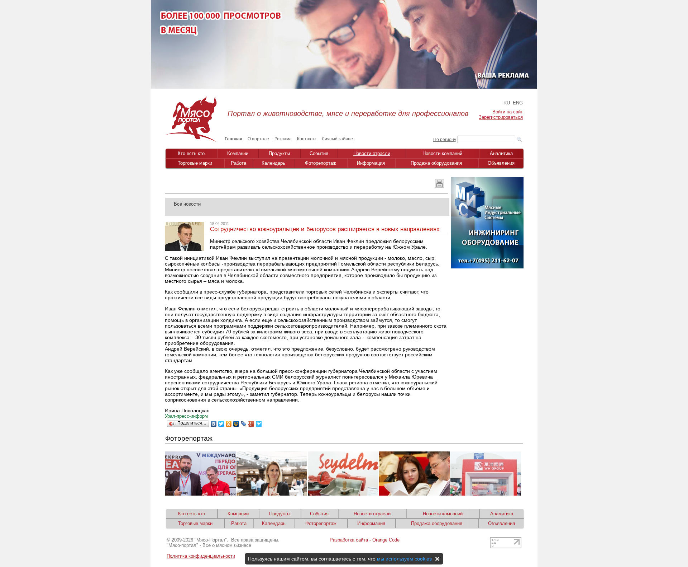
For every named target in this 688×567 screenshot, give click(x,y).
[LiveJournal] (244, 423)
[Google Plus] (251, 423)
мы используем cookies (404, 559)
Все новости (187, 204)
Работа (238, 163)
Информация (371, 163)
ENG (518, 103)
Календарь (273, 163)
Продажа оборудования (436, 163)
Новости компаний (442, 153)
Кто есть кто (191, 153)
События (319, 153)
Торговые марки (195, 163)
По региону (444, 139)
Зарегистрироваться (501, 117)
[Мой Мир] (236, 423)
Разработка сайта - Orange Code (365, 540)
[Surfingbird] (259, 423)
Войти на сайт (507, 111)
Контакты (306, 138)
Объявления (501, 163)
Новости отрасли (371, 153)
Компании (237, 153)
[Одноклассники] (229, 423)
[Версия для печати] (439, 186)
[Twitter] (221, 423)
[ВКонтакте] (214, 423)
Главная (233, 138)
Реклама (283, 138)
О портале (258, 138)
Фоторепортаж (320, 163)
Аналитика (501, 153)
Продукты (279, 153)
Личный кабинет (338, 138)
